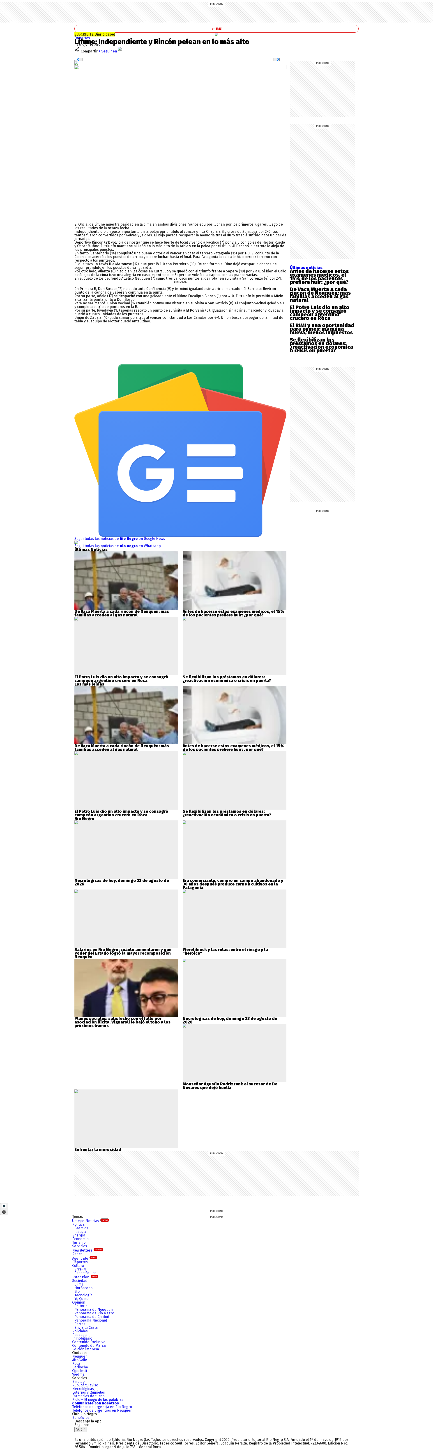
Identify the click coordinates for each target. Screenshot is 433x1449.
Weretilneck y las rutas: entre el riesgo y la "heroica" (225, 951)
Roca (76, 1363)
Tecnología (83, 1295)
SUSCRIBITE (94, 34)
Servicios (79, 1246)
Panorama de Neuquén (93, 1309)
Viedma (78, 1374)
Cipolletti (79, 1371)
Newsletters (87, 1250)
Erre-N (80, 1269)
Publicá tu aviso (85, 1385)
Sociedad (80, 1281)
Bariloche (80, 1367)
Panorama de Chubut (91, 1317)
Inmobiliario (82, 1338)
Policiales (80, 1331)
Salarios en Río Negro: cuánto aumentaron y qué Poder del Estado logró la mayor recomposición (122, 951)
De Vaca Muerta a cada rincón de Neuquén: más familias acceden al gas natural (320, 294)
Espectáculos (85, 1273)
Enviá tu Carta (86, 1327)
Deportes (82, 38)
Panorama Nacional (90, 1320)
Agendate (84, 1258)
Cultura (78, 1265)
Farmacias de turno (88, 1396)
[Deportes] (216, 34)
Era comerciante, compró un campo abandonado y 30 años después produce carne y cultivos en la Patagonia (233, 884)
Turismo (78, 1242)
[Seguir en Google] (76, 63)
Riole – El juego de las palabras (97, 1399)
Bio (77, 1291)
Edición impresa (85, 1349)
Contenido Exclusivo (88, 1342)
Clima (78, 1284)
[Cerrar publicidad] (4, 1206)
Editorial (81, 1306)
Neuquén (80, 1356)
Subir (80, 1429)
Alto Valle (79, 1360)
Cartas (79, 1324)
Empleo (78, 1381)
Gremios (81, 1228)
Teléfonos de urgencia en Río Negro (102, 1407)
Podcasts (80, 1335)
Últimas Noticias (90, 1221)
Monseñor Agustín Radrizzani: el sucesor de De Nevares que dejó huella (230, 1086)
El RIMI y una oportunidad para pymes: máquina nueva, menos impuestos (322, 329)
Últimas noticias (306, 267)
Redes (77, 1254)
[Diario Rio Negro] (92, 1434)
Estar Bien (84, 1277)
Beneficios (80, 1417)
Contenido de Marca (89, 1345)
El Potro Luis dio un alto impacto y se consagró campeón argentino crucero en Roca (319, 312)
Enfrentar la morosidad (97, 1149)
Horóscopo (83, 1288)
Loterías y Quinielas (88, 1392)
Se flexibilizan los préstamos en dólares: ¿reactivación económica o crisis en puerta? (321, 345)
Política (78, 1224)
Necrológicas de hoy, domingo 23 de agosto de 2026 (121, 882)
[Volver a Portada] (216, 29)
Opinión (78, 1302)
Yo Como (81, 1299)
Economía (80, 1239)
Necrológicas (83, 1389)
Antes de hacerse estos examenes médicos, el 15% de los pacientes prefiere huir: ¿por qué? (319, 276)
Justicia (80, 1231)
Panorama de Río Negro (94, 1313)
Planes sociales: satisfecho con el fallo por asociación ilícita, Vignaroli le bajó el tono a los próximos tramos (122, 1022)
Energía (78, 1235)
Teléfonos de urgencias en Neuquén (102, 1410)
